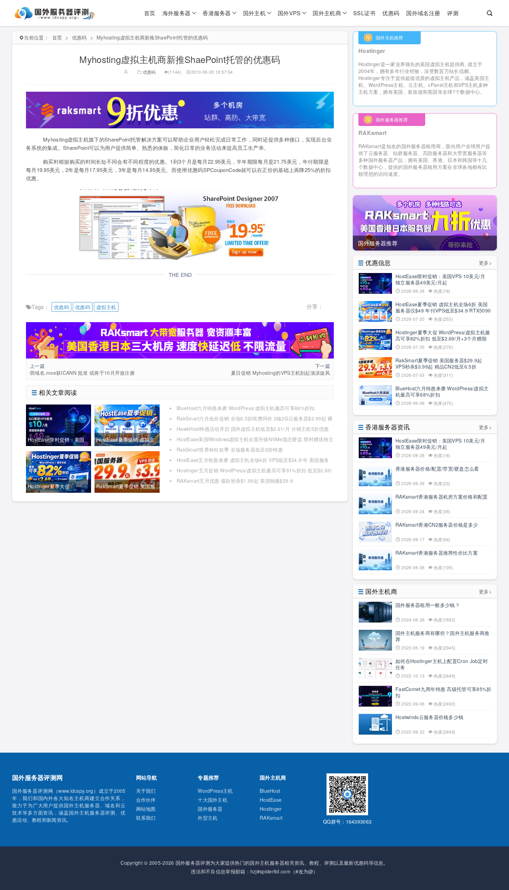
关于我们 (146, 790)
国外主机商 (327, 13)
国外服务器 (210, 808)
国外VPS (289, 13)
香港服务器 (217, 13)
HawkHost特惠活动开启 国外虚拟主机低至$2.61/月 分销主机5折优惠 (253, 428)
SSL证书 (364, 13)
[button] (180, 122)
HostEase (271, 799)
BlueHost (270, 790)
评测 (452, 13)
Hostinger (271, 808)
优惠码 (390, 13)
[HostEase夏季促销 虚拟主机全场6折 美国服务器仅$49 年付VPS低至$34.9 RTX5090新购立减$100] (127, 424)
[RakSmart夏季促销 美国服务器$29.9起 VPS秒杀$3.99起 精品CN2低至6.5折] (127, 471)
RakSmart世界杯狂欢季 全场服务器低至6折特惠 (230, 449)
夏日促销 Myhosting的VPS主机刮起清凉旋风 (280, 372)
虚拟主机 (106, 306)
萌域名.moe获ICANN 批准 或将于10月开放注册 (82, 372)
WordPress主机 (215, 790)
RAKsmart (271, 817)
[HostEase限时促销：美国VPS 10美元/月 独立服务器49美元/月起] (58, 424)
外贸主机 (207, 817)
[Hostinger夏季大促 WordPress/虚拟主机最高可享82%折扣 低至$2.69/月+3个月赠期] (58, 471)
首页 (149, 13)
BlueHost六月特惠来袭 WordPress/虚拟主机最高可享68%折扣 (245, 408)
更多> (485, 262)
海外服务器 (176, 13)
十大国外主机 (212, 799)
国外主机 (254, 13)
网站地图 (146, 808)
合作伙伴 (146, 799)
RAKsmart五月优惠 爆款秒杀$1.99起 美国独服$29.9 (235, 480)
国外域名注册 (423, 13)
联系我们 (146, 817)
